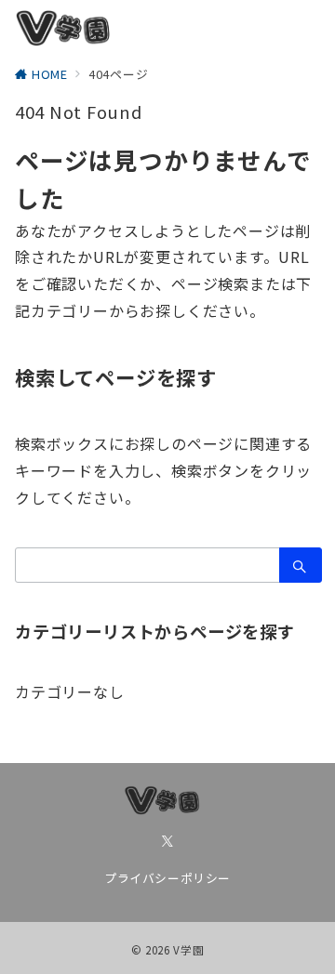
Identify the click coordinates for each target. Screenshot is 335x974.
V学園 (188, 949)
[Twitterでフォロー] (168, 841)
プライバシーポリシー (167, 878)
